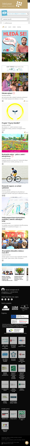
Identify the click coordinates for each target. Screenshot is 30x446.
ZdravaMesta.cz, (5, 292)
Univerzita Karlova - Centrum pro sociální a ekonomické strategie (22, 375)
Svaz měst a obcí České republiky (5, 360)
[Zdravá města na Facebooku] (2, 299)
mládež (26, 101)
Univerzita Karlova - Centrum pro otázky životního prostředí (13, 375)
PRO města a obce (22, 419)
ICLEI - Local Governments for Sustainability (5, 347)
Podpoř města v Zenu (15, 67)
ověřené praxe (8, 23)
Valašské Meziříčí (7, 19)
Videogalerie (6, 265)
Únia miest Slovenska (13, 359)
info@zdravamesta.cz (5, 438)
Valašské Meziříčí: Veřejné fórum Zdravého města (18, 278)
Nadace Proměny (5, 402)
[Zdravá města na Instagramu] (9, 299)
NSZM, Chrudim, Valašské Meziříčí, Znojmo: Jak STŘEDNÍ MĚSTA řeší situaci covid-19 (7, 280)
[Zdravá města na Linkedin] (6, 299)
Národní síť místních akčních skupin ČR (22, 360)
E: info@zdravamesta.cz (6, 293)
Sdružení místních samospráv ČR (5, 374)
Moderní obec (5, 418)
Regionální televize (5, 431)
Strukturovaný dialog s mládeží (13, 402)
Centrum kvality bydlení (5, 389)
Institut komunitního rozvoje (13, 390)
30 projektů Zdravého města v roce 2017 (13, 252)
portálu (11, 324)
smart (27, 132)
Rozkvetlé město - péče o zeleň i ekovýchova (13, 155)
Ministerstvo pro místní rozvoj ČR (13, 346)
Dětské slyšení (7, 93)
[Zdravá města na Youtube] (12, 299)
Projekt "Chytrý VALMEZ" (11, 123)
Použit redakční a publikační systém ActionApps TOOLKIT (13, 439)
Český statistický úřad (21, 346)
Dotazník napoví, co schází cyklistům (11, 187)
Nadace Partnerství (21, 389)
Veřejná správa (13, 418)
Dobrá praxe (8, 4)
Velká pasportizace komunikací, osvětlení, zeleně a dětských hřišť (13, 219)
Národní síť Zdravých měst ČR (12, 290)
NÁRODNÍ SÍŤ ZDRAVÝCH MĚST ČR (8, 442)
